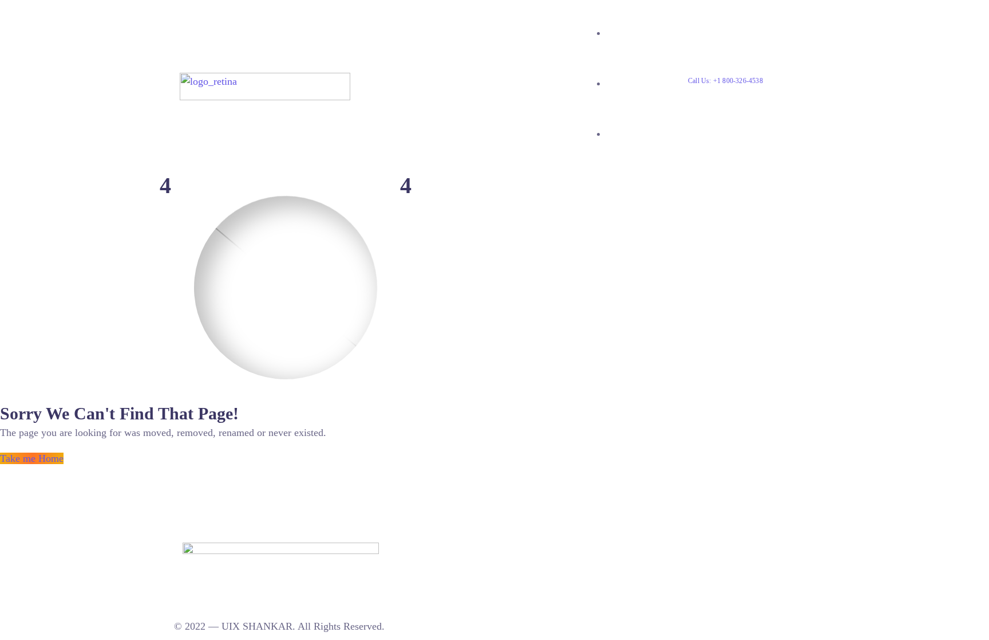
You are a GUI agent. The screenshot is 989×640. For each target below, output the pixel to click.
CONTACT (628, 134)
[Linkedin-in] (400, 548)
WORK (620, 83)
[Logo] (265, 80)
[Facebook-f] (436, 548)
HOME (620, 33)
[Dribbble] (424, 548)
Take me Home (32, 458)
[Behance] (412, 548)
